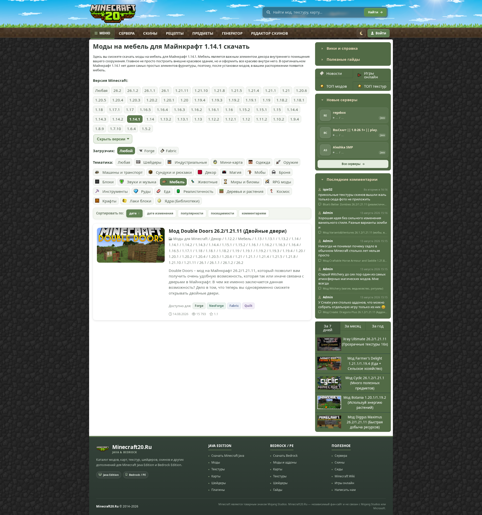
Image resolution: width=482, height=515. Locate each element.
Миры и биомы (245, 181)
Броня (284, 172)
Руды (146, 191)
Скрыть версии (111, 139)
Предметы (202, 33)
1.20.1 (168, 99)
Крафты (109, 200)
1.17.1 (114, 109)
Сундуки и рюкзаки (174, 172)
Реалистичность (198, 191)
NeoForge (216, 306)
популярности (192, 213)
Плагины (218, 490)
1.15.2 (244, 109)
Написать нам (345, 490)
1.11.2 (261, 119)
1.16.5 (145, 109)
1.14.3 (100, 119)
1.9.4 (294, 119)
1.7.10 (115, 128)
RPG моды (282, 181)
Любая (101, 90)
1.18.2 (281, 99)
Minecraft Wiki (345, 476)
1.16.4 (162, 109)
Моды (215, 462)
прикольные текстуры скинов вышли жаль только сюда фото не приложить (352, 196)
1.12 (246, 119)
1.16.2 (196, 109)
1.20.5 (100, 99)
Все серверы (351, 164)
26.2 (117, 90)
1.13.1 (182, 119)
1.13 (198, 119)
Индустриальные (191, 162)
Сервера (127, 33)
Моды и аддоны (284, 462)
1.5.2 (146, 128)
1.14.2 (117, 119)
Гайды (277, 490)
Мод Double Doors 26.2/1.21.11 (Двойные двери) (227, 231)
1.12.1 (230, 119)
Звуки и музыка (141, 181)
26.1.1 (149, 90)
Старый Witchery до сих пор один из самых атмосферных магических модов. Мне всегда (352, 278)
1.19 (266, 99)
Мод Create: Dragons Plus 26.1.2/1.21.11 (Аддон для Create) (355, 312)
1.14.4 (292, 109)
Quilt (248, 306)
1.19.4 (199, 99)
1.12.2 (213, 119)
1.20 (184, 99)
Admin (328, 213)
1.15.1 (261, 109)
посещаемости (222, 213)
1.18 (99, 109)
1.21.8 (219, 90)
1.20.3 (134, 99)
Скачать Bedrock (285, 455)
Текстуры (218, 469)
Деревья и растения (245, 191)
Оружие (290, 162)
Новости (334, 73)
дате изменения (160, 213)
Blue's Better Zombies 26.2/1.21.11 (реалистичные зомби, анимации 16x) (355, 204)
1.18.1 (299, 99)
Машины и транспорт (122, 172)
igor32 (327, 189)
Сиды (339, 469)
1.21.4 (253, 90)
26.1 (165, 90)
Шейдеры (152, 162)
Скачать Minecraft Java (227, 455)
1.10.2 (278, 119)
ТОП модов (336, 86)
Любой (126, 150)
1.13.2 (165, 119)
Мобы (260, 172)
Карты (215, 476)
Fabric (171, 150)
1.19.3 (216, 99)
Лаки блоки (140, 200)
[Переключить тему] (361, 33)
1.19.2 (233, 99)
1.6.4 (131, 128)
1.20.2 (151, 99)
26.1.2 (132, 90)
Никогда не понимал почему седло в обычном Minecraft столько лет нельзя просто (349, 250)
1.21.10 (201, 90)
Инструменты (115, 191)
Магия (235, 172)
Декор (210, 172)
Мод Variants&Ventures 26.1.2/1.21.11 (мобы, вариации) (355, 232)
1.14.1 (134, 119)
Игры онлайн (371, 75)
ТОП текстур (375, 86)
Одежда (263, 162)
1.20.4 (117, 99)
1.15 (277, 109)
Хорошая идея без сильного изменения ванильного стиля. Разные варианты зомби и (352, 222)
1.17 (130, 109)
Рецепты (175, 33)
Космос (283, 191)
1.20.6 (301, 90)
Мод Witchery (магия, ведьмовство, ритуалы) (352, 288)
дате (133, 213)
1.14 (150, 119)
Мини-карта (231, 162)
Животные (207, 181)
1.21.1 (270, 90)
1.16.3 (179, 109)
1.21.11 (182, 90)
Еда (167, 191)
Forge (149, 150)
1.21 (286, 90)
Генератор (232, 33)
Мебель (177, 181)
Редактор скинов (269, 33)
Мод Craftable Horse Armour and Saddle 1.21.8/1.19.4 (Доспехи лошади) (355, 260)
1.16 (229, 109)
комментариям (254, 213)
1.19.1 (251, 99)
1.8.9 (99, 128)
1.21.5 (236, 90)
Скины (150, 33)
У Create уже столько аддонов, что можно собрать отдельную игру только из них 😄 (351, 304)
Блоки (108, 181)
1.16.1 (213, 109)
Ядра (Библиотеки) (182, 200)
